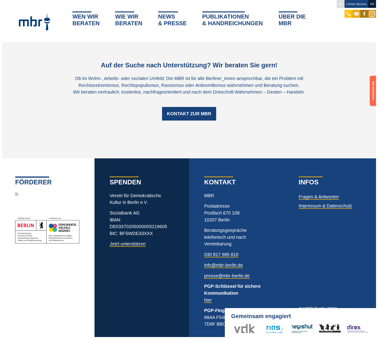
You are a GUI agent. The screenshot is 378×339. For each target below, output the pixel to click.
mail (356, 11)
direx (352, 328)
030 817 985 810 (221, 254)
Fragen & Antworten (319, 196)
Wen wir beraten (86, 20)
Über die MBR (292, 20)
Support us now (372, 88)
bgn (323, 328)
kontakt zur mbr (189, 113)
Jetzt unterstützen (128, 243)
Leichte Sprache (356, 4)
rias (265, 328)
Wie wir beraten (128, 20)
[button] (341, 4)
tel (348, 11)
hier (208, 300)
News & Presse (172, 20)
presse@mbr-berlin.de (227, 275)
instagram (372, 11)
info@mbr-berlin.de (223, 265)
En (372, 4)
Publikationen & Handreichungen (232, 20)
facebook (364, 11)
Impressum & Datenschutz (325, 205)
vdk (237, 328)
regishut (299, 328)
